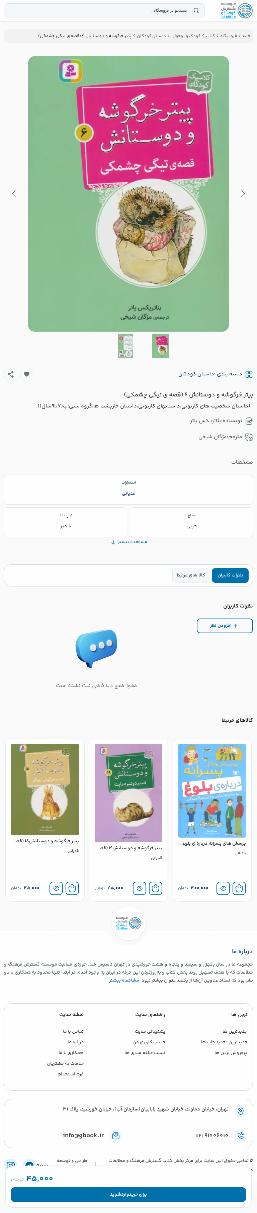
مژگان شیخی (212, 437)
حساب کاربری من (149, 1042)
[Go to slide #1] (161, 346)
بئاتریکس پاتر (205, 421)
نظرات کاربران (230, 575)
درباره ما (76, 1042)
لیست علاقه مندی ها (144, 1053)
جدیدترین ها (235, 1031)
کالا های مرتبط (191, 575)
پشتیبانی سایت (150, 1031)
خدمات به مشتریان (65, 1063)
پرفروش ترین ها (231, 1053)
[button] (26, 374)
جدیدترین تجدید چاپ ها (224, 1042)
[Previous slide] (243, 194)
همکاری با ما (71, 1053)
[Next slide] (14, 194)
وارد (125, 1194)
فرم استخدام (71, 1074)
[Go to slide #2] (125, 346)
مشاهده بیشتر (124, 980)
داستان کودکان (196, 374)
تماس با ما (73, 1031)
